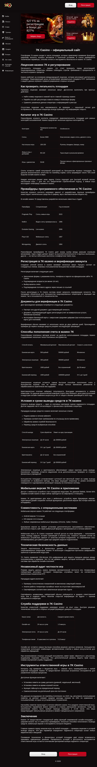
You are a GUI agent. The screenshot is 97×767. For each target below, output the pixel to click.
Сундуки (8, 49)
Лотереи (7, 54)
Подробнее (71, 22)
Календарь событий (8, 65)
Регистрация (85, 5)
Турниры (8, 32)
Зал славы (8, 59)
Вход (70, 5)
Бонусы (7, 21)
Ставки (7, 27)
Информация (9, 70)
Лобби (7, 16)
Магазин (8, 43)
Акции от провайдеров (9, 38)
